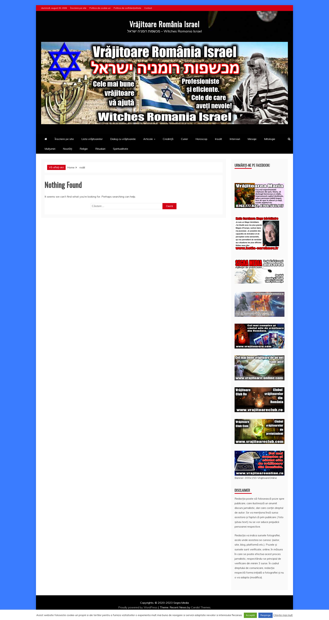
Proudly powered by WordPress (138, 607)
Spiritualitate (120, 148)
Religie (84, 148)
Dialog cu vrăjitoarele (123, 139)
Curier (184, 139)
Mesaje (252, 139)
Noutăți (67, 148)
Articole (148, 139)
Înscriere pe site (78, 8)
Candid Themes (200, 607)
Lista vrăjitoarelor (92, 139)
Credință (168, 139)
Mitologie (269, 139)
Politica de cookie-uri (100, 8)
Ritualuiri (100, 148)
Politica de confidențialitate (127, 8)
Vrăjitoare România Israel (165, 24)
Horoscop (201, 139)
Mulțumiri (50, 148)
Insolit (218, 139)
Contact (148, 8)
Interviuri (235, 139)
